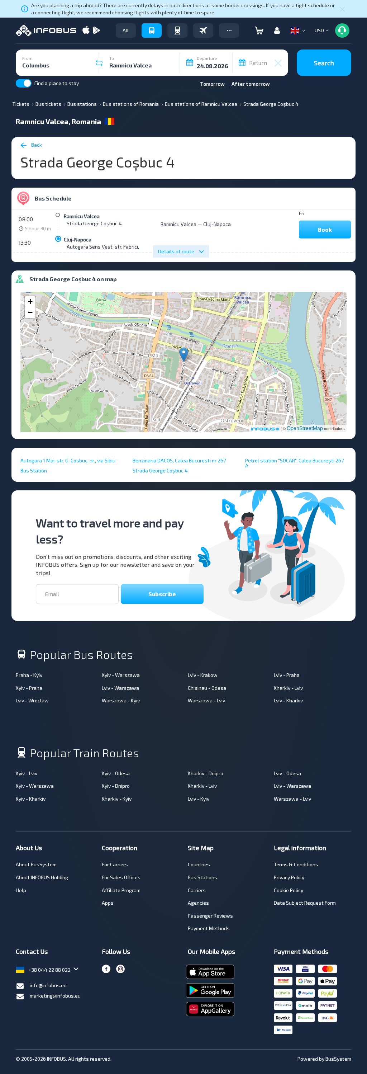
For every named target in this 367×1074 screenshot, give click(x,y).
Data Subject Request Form (305, 903)
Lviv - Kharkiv (288, 700)
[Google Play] (96, 31)
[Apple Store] (86, 31)
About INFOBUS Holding (42, 877)
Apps (108, 903)
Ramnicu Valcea (82, 216)
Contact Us (32, 951)
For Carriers (115, 864)
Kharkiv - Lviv (288, 688)
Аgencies (198, 903)
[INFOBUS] (46, 30)
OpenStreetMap (305, 428)
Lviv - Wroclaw (32, 700)
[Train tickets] (177, 30)
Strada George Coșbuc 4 (94, 223)
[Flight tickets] (203, 30)
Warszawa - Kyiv (121, 700)
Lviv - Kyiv (198, 799)
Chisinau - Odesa (207, 688)
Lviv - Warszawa (120, 688)
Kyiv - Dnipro (116, 786)
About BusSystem (36, 864)
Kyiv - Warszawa (121, 675)
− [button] (30, 312)
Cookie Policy (288, 890)
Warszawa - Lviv (206, 700)
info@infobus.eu (48, 985)
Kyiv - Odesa (116, 773)
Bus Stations (202, 877)
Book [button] (325, 229)
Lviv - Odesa (287, 773)
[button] (229, 30)
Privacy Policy (289, 877)
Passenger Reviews (210, 916)
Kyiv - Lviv (26, 773)
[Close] (342, 9)
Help (21, 890)
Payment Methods (209, 928)
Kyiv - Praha (29, 688)
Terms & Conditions (296, 864)
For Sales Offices (121, 877)
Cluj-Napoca (77, 239)
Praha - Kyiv (29, 675)
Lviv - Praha (287, 675)
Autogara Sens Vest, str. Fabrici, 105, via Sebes (119, 247)
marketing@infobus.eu (55, 996)
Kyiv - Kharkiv (31, 799)
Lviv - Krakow (203, 675)
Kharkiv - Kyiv (117, 799)
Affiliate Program (121, 890)
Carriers (197, 890)
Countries (199, 864)
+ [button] (30, 301)
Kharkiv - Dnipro (205, 773)
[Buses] (152, 30)
